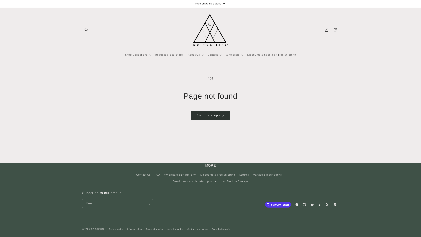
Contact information (197, 229)
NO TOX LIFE (98, 229)
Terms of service (155, 229)
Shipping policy (175, 229)
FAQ (157, 174)
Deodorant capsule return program (196, 181)
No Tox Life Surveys (235, 181)
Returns (244, 174)
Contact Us (143, 174)
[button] (86, 30)
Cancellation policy (222, 229)
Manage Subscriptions (267, 174)
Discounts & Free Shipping (217, 174)
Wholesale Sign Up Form (180, 174)
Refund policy (116, 229)
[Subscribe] (148, 203)
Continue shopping (210, 115)
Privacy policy (134, 229)
